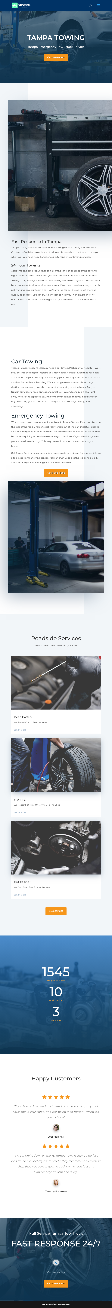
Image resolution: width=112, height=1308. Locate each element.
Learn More (20, 730)
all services (56, 911)
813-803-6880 (57, 57)
